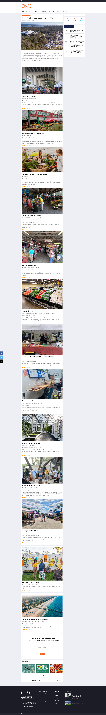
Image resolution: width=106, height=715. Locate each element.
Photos (59, 11)
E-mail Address (42, 645)
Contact (82, 0)
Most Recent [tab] (79, 26)
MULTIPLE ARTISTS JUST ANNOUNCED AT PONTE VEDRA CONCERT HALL (76, 36)
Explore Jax (24, 15)
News (35, 11)
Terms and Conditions (75, 713)
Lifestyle (28, 11)
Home (23, 11)
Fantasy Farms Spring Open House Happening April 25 (42, 674)
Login (84, 713)
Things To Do (51, 11)
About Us (72, 0)
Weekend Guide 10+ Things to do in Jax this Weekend (76, 31)
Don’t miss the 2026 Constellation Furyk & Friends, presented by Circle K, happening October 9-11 (77, 51)
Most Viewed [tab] (69, 26)
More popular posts (37, 680)
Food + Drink (42, 11)
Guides (64, 11)
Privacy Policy (67, 713)
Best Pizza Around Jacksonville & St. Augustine (56, 674)
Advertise (77, 0)
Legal (81, 713)
